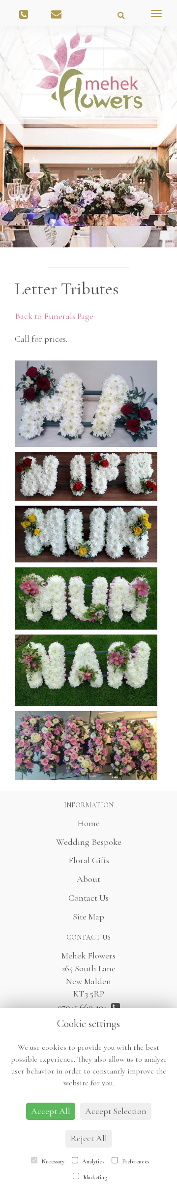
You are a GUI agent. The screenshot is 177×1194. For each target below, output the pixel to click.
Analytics (92, 1161)
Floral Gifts (88, 860)
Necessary (52, 1161)
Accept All (50, 1111)
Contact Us (88, 897)
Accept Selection (116, 1111)
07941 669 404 (84, 1006)
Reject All (88, 1138)
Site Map (88, 916)
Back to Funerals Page (54, 316)
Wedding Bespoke (88, 841)
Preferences (134, 1161)
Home (89, 823)
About (88, 879)
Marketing (94, 1177)
